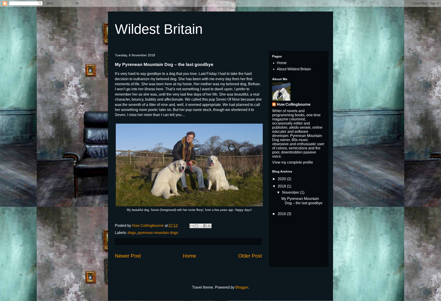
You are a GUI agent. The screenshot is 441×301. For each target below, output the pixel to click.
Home (189, 256)
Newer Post (128, 256)
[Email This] (191, 226)
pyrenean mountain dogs (158, 233)
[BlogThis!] (196, 226)
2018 (282, 186)
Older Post (250, 256)
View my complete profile (292, 162)
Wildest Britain (159, 29)
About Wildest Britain (294, 69)
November (291, 192)
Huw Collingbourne (294, 104)
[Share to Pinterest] (209, 226)
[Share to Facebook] (205, 226)
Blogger (241, 287)
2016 (282, 214)
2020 (282, 179)
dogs (132, 233)
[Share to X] (200, 226)
